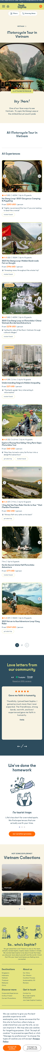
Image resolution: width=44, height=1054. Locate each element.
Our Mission (27, 975)
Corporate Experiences (10, 993)
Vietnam (20, 26)
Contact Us (27, 993)
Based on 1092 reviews (22, 681)
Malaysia (5, 983)
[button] (6, 176)
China (4, 985)
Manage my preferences (32, 1048)
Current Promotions (9, 998)
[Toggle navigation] (3, 6)
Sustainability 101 (29, 980)
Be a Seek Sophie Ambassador (29, 997)
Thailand (5, 980)
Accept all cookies (12, 1048)
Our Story (26, 973)
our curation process (22, 834)
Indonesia (5, 975)
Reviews (26, 983)
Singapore (5, 973)
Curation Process (29, 978)
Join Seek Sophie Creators (32, 1000)
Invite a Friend (7, 996)
